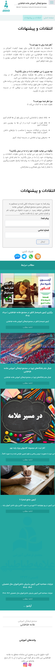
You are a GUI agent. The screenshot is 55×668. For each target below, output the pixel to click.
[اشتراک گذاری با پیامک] (17, 259)
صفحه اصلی (49, 17)
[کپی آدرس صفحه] (38, 259)
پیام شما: (45, 218)
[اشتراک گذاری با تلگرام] (24, 259)
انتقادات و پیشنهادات (32, 17)
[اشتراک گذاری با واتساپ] (31, 259)
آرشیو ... (27, 606)
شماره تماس (43, 230)
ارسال (43, 241)
